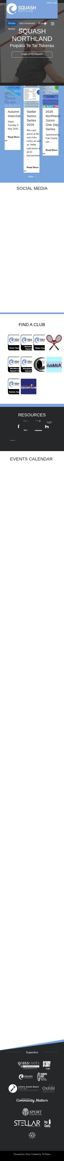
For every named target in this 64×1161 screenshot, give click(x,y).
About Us (24, 29)
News (11, 29)
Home (12, 23)
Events (43, 23)
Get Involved (27, 23)
